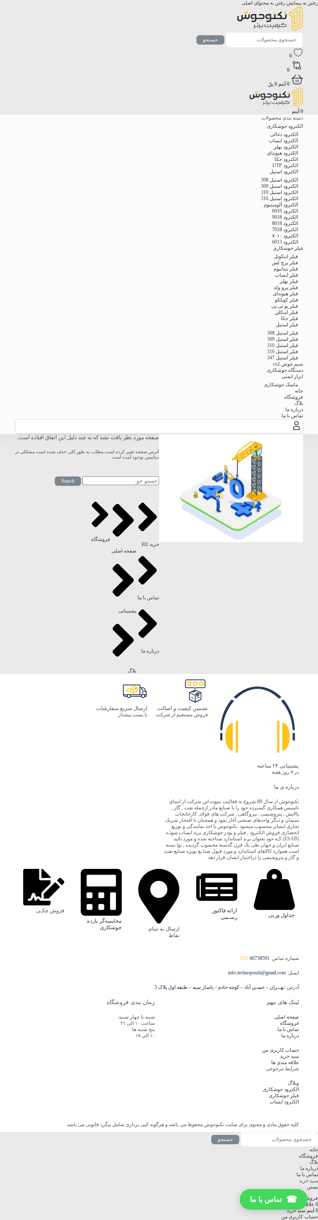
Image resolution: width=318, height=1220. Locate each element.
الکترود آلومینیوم (281, 205)
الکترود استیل (284, 172)
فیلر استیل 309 (282, 339)
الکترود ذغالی (284, 134)
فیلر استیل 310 (282, 345)
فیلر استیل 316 (282, 351)
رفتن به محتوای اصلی (263, 3)
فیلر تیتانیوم (286, 269)
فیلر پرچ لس (285, 263)
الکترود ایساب (283, 141)
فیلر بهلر (289, 281)
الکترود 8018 (285, 223)
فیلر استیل (287, 325)
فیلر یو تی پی (284, 306)
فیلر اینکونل (286, 256)
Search (68, 481)
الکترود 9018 (285, 217)
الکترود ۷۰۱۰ (285, 236)
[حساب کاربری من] (296, 430)
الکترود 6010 (285, 211)
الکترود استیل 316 (279, 198)
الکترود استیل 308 (279, 180)
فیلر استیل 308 (282, 333)
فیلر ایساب (286, 275)
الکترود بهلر (286, 147)
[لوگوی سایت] (270, 29)
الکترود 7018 (285, 229)
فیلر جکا (289, 318)
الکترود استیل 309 (279, 186)
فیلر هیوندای (285, 294)
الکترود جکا (286, 159)
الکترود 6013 (285, 242)
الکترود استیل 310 (279, 192)
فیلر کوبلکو (286, 300)
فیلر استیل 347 (282, 358)
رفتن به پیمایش (301, 3)
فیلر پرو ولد (286, 287)
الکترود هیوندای (282, 153)
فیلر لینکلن (286, 312)
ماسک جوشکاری (281, 385)
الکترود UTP (285, 165)
